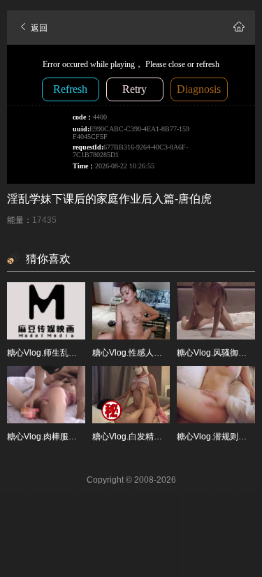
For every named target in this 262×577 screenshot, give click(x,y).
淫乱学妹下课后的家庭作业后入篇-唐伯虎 (109, 199)
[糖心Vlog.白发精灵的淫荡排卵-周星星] (131, 394)
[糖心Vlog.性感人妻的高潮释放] (131, 310)
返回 (38, 28)
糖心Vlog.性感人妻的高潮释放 (148, 353)
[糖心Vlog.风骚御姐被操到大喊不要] (216, 310)
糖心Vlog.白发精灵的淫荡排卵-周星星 (162, 436)
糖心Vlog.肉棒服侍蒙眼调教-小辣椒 (72, 436)
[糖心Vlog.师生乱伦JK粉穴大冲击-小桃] (46, 310)
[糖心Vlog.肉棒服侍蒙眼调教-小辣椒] (46, 394)
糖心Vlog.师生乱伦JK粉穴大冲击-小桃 (77, 353)
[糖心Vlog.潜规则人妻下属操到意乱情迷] (216, 394)
